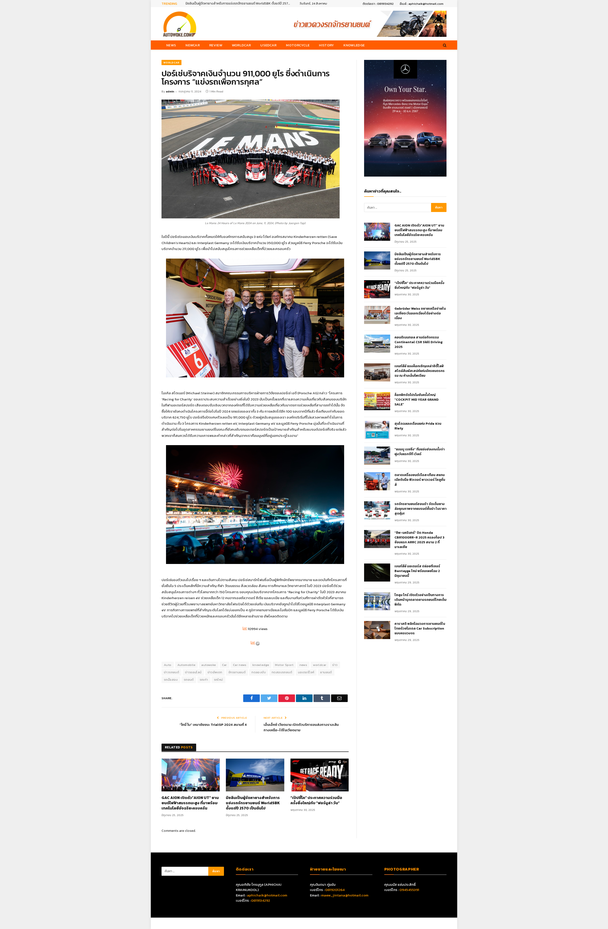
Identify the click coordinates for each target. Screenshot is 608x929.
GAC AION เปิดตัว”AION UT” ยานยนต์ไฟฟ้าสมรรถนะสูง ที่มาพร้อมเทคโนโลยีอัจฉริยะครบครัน (190, 803)
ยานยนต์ (326, 672)
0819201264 (335, 889)
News (171, 45)
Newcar (192, 45)
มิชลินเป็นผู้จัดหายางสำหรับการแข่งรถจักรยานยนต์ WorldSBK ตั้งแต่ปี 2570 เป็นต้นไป (238, 3)
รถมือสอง (171, 679)
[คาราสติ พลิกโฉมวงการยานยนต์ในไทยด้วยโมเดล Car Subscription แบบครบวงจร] (377, 630)
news (303, 665)
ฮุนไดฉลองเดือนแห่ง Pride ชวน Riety (417, 426)
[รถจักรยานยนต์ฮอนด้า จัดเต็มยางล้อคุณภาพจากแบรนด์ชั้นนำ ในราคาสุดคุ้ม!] (377, 510)
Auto (167, 665)
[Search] (444, 45)
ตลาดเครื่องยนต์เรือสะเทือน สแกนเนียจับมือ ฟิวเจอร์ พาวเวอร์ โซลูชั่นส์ (419, 480)
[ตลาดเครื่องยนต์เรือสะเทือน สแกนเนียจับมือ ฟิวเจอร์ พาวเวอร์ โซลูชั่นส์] (377, 481)
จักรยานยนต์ (237, 672)
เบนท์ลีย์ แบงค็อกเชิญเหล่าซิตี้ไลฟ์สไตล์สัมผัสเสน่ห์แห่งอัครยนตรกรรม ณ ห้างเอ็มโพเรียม (419, 371)
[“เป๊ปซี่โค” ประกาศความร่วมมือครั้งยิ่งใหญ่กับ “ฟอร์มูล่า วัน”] (319, 775)
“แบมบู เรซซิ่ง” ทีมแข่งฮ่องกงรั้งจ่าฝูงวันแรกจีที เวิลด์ (419, 452)
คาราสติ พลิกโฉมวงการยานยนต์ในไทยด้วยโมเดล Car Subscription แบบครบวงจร (419, 628)
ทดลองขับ (259, 672)
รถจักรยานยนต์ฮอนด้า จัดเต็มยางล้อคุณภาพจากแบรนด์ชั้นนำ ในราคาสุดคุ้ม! (420, 509)
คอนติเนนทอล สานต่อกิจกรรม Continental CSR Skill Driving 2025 (418, 342)
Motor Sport (284, 665)
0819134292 (260, 900)
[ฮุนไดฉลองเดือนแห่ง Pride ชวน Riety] (377, 430)
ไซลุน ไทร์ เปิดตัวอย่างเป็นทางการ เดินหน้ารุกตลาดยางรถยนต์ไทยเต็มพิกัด (420, 600)
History (326, 45)
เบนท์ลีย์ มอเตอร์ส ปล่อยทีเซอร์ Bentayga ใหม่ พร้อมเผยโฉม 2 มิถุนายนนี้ (417, 571)
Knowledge (354, 45)
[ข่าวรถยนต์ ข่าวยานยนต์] (180, 23)
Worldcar (241, 45)
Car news (240, 665)
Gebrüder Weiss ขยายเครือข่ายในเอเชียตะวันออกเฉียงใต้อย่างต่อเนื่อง (420, 313)
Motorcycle (297, 45)
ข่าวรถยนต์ (171, 672)
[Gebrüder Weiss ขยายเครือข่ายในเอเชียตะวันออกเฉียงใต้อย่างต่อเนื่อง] (377, 315)
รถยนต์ (189, 679)
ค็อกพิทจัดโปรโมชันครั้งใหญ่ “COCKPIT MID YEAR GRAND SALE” (416, 400)
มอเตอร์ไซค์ (306, 672)
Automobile (186, 665)
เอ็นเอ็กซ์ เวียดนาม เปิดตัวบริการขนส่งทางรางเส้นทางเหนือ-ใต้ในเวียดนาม (301, 727)
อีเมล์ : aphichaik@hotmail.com (421, 3)
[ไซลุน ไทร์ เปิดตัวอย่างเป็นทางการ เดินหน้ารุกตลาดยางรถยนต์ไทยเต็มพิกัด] (377, 601)
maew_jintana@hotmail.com (344, 895)
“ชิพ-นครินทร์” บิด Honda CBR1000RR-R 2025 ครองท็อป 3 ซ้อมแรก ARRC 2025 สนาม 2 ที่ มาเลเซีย (419, 539)
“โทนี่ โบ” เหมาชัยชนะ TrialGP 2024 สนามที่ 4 (213, 724)
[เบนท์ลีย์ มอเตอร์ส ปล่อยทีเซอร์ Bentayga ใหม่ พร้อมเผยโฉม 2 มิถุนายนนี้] (377, 572)
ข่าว (334, 665)
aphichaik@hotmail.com (267, 895)
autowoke (208, 665)
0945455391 (409, 889)
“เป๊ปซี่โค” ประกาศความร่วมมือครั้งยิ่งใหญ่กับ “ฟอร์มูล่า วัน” (316, 800)
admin (170, 91)
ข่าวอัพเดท (215, 672)
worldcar (319, 665)
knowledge (260, 665)
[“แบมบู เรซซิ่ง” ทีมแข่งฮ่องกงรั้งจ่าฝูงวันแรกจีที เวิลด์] (377, 456)
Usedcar (268, 45)
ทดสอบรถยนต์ (282, 672)
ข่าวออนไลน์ (193, 672)
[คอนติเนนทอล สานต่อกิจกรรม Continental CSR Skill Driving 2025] (377, 344)
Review (215, 45)
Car (224, 665)
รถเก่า (204, 679)
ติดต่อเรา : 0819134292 (378, 3)
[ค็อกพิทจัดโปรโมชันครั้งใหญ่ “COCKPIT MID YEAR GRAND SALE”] (377, 401)
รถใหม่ (218, 679)
